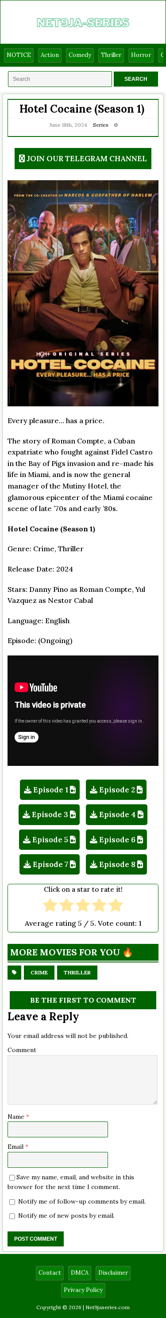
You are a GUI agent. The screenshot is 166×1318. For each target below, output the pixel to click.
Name (17, 1117)
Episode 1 (50, 790)
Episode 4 (117, 814)
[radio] (50, 906)
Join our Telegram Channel (87, 158)
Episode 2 (117, 790)
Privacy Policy (83, 1290)
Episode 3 (50, 814)
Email (16, 1147)
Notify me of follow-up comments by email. (82, 1201)
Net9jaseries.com (107, 1307)
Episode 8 (117, 864)
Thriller (111, 55)
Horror (141, 55)
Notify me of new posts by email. (66, 1216)
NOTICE (19, 55)
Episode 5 (50, 840)
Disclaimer (113, 1272)
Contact (50, 1272)
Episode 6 (117, 840)
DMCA (80, 1272)
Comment (22, 1050)
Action (50, 55)
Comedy (80, 55)
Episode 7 (50, 864)
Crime (39, 972)
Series (100, 124)
